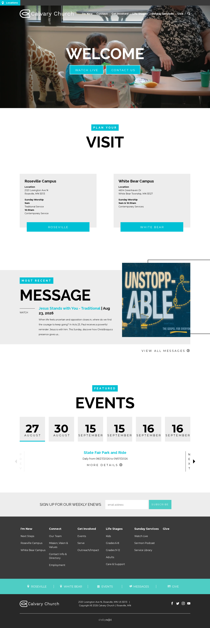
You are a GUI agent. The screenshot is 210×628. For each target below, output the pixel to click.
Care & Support (115, 564)
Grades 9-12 (113, 550)
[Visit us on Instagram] (183, 603)
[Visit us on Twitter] (177, 603)
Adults (110, 557)
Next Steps (27, 536)
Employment (57, 565)
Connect (102, 13)
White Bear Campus (136, 181)
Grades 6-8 (112, 543)
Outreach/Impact (88, 550)
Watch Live (141, 536)
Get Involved (120, 13)
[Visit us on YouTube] (188, 603)
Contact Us (123, 70)
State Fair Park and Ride (105, 452)
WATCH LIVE (86, 70)
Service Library (143, 550)
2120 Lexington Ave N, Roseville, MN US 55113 (102, 602)
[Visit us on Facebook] (172, 603)
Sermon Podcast (144, 543)
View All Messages (164, 351)
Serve (81, 543)
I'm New (87, 13)
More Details (102, 465)
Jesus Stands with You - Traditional (69, 308)
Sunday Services (162, 13)
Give (180, 13)
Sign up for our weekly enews (70, 504)
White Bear (152, 227)
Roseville (58, 227)
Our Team (55, 536)
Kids (108, 536)
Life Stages (140, 13)
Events (81, 536)
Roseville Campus (40, 181)
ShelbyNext (105, 620)
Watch (24, 312)
